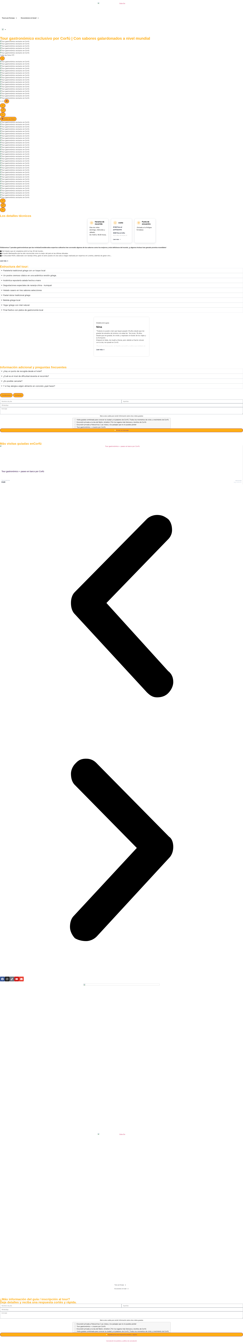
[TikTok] (11, 979)
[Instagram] (7, 979)
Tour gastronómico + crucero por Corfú (91, 427)
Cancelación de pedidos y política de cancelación (121, 1341)
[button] (121, 41)
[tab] (6, 395)
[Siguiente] (3, 114)
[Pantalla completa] (3, 110)
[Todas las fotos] (6, 101)
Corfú (37, 443)
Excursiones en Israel (28, 18)
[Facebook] (2, 979)
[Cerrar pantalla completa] (3, 205)
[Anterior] (3, 105)
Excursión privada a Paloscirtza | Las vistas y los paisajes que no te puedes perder (106, 424)
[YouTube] (16, 979)
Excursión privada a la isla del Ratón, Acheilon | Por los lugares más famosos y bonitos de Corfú (111, 422)
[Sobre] (21, 979)
